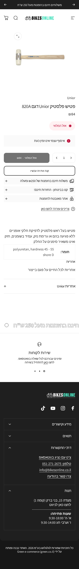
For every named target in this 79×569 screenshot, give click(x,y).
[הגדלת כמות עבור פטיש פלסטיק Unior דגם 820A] (57, 158)
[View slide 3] (35, 371)
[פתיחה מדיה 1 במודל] (18, 36)
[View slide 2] (39, 371)
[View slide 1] (44, 371)
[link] (55, 470)
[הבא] (5, 4)
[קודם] (73, 4)
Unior (71, 98)
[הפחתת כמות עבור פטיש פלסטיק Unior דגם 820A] (71, 158)
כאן (45, 362)
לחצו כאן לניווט (60, 505)
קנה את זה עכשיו (39, 171)
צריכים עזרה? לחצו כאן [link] (55, 209)
